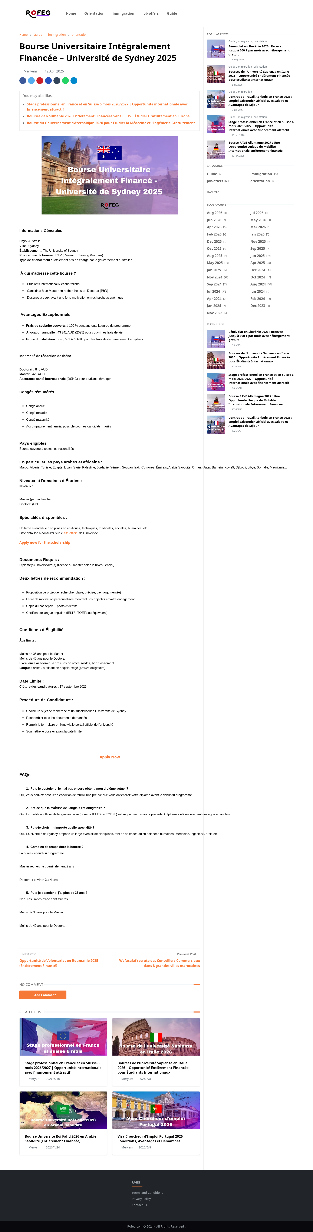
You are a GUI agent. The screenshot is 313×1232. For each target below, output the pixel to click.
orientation (260, 41)
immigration (245, 41)
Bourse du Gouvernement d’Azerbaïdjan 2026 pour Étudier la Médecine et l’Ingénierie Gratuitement (111, 123)
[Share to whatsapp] (65, 80)
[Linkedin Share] (48, 80)
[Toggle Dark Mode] (282, 13)
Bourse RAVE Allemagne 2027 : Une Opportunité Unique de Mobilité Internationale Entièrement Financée (255, 147)
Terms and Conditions (147, 1193)
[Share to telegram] (73, 80)
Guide (232, 41)
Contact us (139, 1205)
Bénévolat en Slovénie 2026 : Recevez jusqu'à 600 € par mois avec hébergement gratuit (259, 50)
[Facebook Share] (22, 80)
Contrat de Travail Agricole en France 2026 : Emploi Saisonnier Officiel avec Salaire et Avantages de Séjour (260, 101)
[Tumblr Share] (56, 80)
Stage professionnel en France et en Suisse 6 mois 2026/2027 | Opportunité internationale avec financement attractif (63, 1068)
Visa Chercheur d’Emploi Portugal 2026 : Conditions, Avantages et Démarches (151, 1138)
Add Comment (45, 995)
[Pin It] (39, 80)
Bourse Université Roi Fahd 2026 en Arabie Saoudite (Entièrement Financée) (60, 1138)
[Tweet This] (31, 80)
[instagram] (273, 13)
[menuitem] (71, 13)
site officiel (71, 533)
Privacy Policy (141, 1199)
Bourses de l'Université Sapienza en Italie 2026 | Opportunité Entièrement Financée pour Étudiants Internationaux (153, 1068)
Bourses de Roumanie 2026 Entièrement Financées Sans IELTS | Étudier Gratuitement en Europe (108, 116)
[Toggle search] (290, 13)
